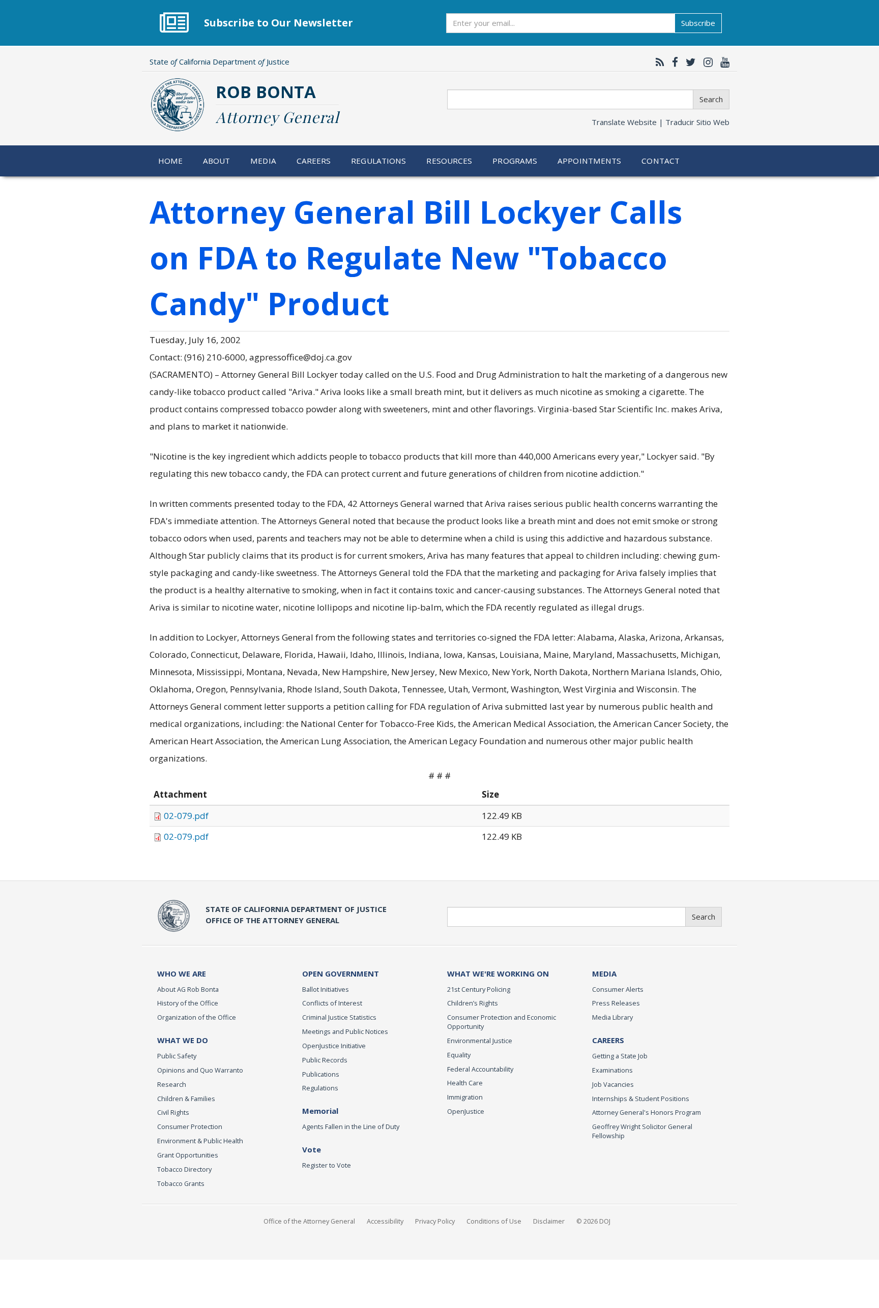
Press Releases (616, 1003)
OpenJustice (465, 1111)
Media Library (612, 1017)
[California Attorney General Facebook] (672, 62)
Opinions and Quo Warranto (200, 1070)
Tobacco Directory (184, 1169)
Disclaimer (549, 1221)
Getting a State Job (620, 1055)
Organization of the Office (196, 1017)
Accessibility (385, 1221)
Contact (660, 161)
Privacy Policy (435, 1221)
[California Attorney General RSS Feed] (657, 62)
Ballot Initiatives (325, 989)
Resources (449, 161)
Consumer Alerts (617, 989)
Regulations (378, 161)
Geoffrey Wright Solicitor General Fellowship (642, 1131)
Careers (314, 161)
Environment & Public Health (200, 1140)
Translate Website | (660, 122)
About (216, 161)
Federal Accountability (480, 1069)
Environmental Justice (479, 1040)
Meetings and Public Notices (345, 1031)
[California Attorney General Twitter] (688, 62)
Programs (514, 161)
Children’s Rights (472, 1003)
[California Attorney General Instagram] (705, 62)
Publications (320, 1074)
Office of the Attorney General (309, 1221)
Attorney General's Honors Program (646, 1112)
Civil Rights (173, 1112)
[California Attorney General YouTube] (722, 62)
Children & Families (186, 1098)
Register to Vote (326, 1165)
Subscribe (698, 23)
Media (263, 161)
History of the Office (187, 1003)
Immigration (465, 1097)
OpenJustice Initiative (334, 1045)
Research (171, 1084)
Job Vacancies (613, 1084)
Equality (459, 1054)
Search (711, 99)
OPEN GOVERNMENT (340, 973)
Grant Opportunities (187, 1155)
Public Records (324, 1059)
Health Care (465, 1082)
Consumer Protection (189, 1126)
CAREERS (608, 1040)
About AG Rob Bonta (188, 989)
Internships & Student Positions (640, 1098)
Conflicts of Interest (332, 1003)
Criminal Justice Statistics (339, 1017)
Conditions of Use (493, 1221)
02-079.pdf (186, 816)
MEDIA (604, 973)
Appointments (590, 161)
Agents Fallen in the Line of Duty (350, 1126)
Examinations (612, 1070)
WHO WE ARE (181, 973)
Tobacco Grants (180, 1183)
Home (170, 161)
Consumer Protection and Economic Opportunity (501, 1022)
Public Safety (176, 1055)
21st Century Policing (478, 989)
